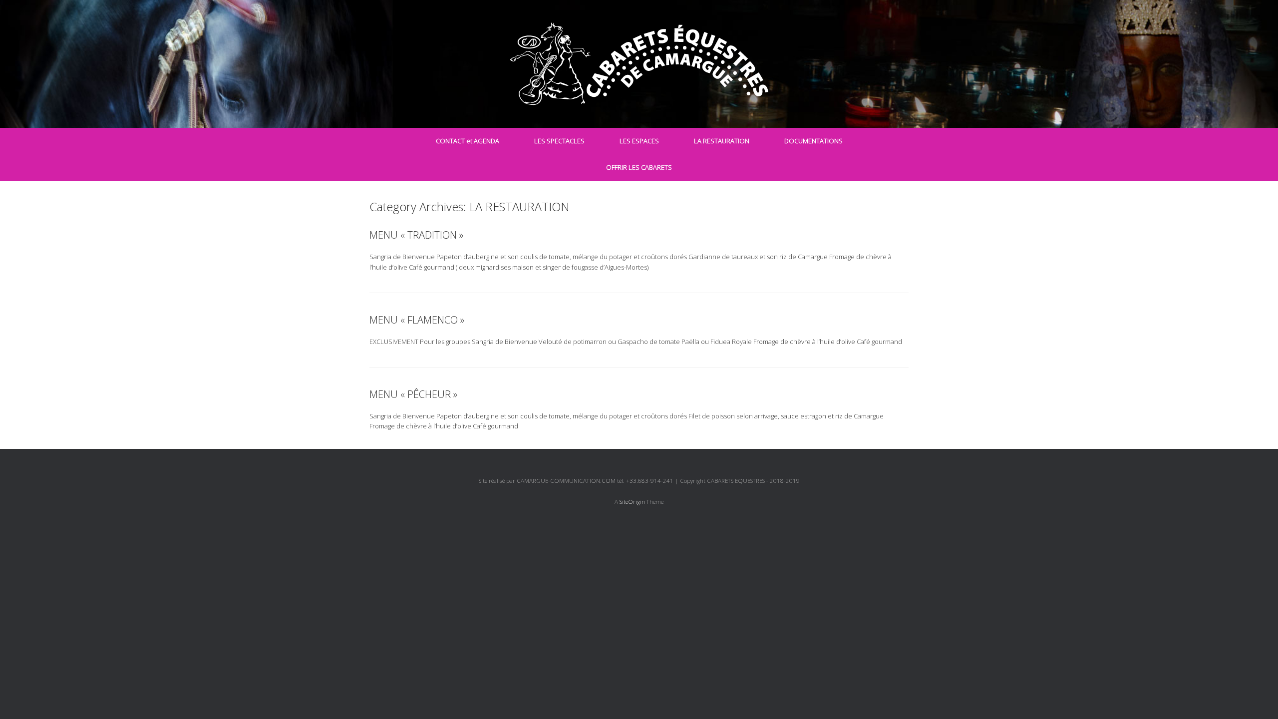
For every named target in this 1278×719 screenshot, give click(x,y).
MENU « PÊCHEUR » (413, 394)
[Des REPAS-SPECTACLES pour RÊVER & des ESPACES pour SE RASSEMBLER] (639, 63)
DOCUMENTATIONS (813, 140)
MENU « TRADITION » (416, 235)
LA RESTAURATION (721, 140)
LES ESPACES (639, 140)
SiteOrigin (632, 501)
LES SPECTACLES (559, 140)
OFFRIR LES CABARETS (639, 167)
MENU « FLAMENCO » (416, 320)
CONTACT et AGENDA (467, 140)
